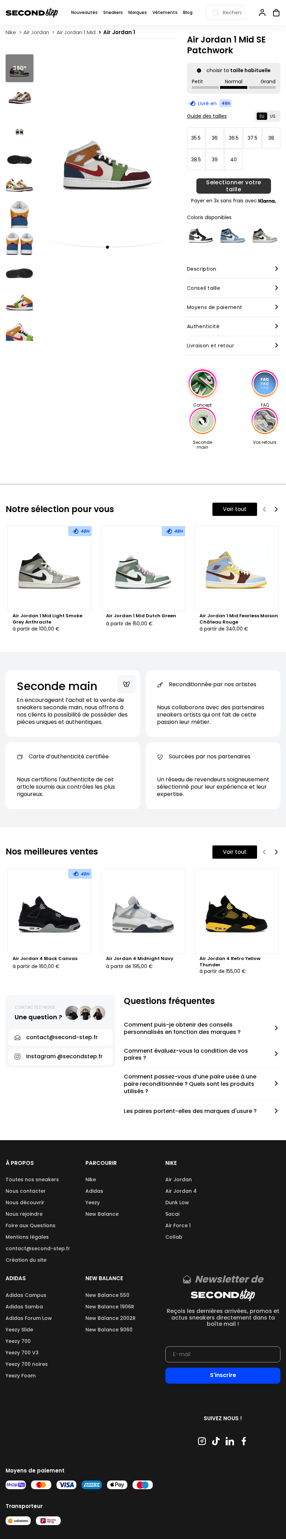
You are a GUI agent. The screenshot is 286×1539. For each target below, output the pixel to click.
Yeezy (92, 1202)
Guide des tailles (207, 116)
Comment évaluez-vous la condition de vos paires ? (186, 1054)
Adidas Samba (24, 1306)
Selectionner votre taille (233, 186)
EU (261, 116)
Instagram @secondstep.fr (64, 1056)
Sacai (172, 1214)
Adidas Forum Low (29, 1318)
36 (215, 137)
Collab (173, 1236)
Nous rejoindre (24, 1214)
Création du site (26, 1259)
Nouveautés (84, 12)
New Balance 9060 (109, 1329)
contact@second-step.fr (38, 1248)
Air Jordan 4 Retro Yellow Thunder (230, 962)
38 (271, 137)
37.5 (252, 137)
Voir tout (235, 509)
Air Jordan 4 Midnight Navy (139, 959)
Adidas (94, 1191)
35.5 (196, 137)
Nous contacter (26, 1191)
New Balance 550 (107, 1295)
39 (215, 159)
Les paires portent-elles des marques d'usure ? (190, 1111)
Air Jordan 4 (181, 1191)
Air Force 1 (178, 1225)
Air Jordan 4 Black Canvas (45, 959)
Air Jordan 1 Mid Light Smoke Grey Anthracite (47, 619)
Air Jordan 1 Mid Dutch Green (141, 616)
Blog (188, 12)
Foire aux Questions (30, 1225)
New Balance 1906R (109, 1306)
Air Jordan (178, 1179)
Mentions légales (27, 1236)
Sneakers (113, 12)
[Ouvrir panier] (273, 12)
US (273, 116)
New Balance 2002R (110, 1318)
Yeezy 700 (18, 1341)
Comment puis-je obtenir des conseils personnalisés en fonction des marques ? (182, 1028)
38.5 (196, 159)
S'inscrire (223, 1375)
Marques (137, 12)
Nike (90, 1179)
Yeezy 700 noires (27, 1364)
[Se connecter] (262, 12)
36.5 (234, 137)
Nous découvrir (25, 1202)
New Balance (102, 1214)
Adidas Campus (26, 1295)
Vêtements (165, 12)
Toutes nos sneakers (32, 1179)
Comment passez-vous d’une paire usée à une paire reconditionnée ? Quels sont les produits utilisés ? (190, 1084)
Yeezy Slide (19, 1329)
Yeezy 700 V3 (22, 1352)
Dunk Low (177, 1202)
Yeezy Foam (21, 1375)
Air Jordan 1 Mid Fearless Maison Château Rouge (239, 619)
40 (233, 159)
